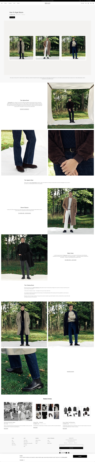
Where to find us (38, 440)
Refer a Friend (49, 443)
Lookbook (10, 3)
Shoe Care (13, 443)
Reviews (18, 3)
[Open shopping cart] (93, 3)
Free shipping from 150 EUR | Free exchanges (47, 0)
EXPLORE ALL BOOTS (70, 371)
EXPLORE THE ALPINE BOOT (24, 109)
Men (1, 3)
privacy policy (64, 457)
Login (48, 440)
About (14, 3)
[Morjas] (47, 3)
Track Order (25, 440)
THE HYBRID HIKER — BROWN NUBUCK (24, 213)
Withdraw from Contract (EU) (28, 443)
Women (5, 3)
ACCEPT (80, 456)
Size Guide (82, 3)
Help (86, 3)
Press (36, 443)
